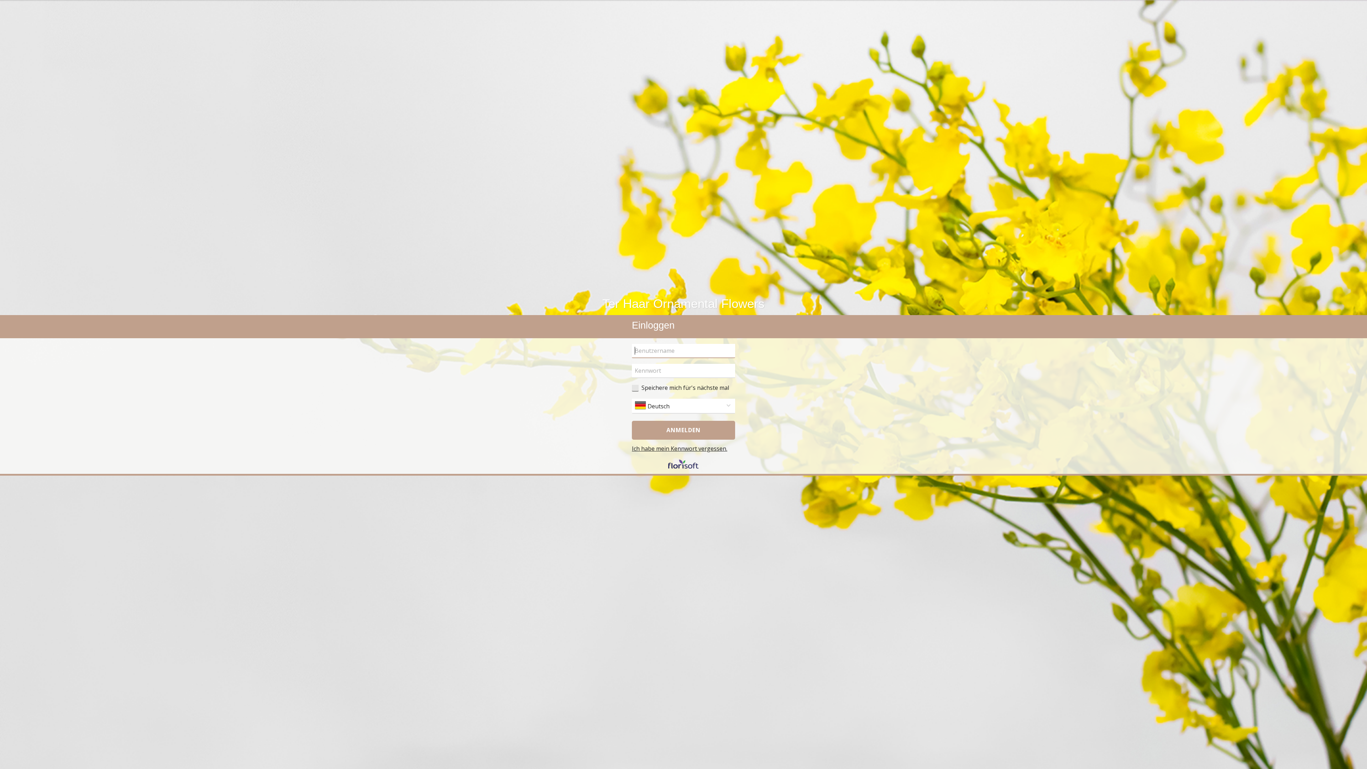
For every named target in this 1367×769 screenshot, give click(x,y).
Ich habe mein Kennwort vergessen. (679, 448)
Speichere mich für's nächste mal (685, 388)
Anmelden (683, 430)
